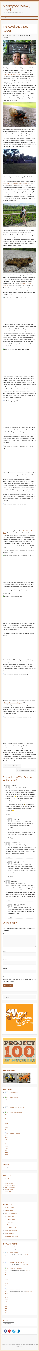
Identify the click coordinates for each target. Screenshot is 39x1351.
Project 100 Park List (10, 1227)
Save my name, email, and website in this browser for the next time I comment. (19, 980)
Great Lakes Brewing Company (13, 703)
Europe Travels (9, 1183)
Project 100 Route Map (11, 1230)
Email (5, 960)
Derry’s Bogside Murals (11, 1213)
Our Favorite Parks (10, 1219)
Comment (5, 934)
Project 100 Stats (9, 1233)
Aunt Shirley (15, 843)
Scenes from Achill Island (11, 1236)
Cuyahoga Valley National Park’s (12, 74)
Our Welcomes (8, 1225)
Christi (6, 35)
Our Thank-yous (9, 1222)
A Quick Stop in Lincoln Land (26, 770)
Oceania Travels (9, 1189)
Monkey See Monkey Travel (16, 8)
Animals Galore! (14, 1092)
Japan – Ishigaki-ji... (15, 1097)
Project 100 (25, 35)
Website (5, 968)
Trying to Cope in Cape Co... (17, 1107)
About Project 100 (9, 1207)
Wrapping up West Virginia (12, 765)
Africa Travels (8, 1179)
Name (5, 951)
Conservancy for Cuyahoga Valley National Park (16, 183)
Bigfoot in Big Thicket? (16, 1112)
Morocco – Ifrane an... (15, 1133)
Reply (8, 814)
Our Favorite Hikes (10, 1216)
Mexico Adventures (10, 1187)
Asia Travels (8, 1181)
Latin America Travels (10, 1185)
